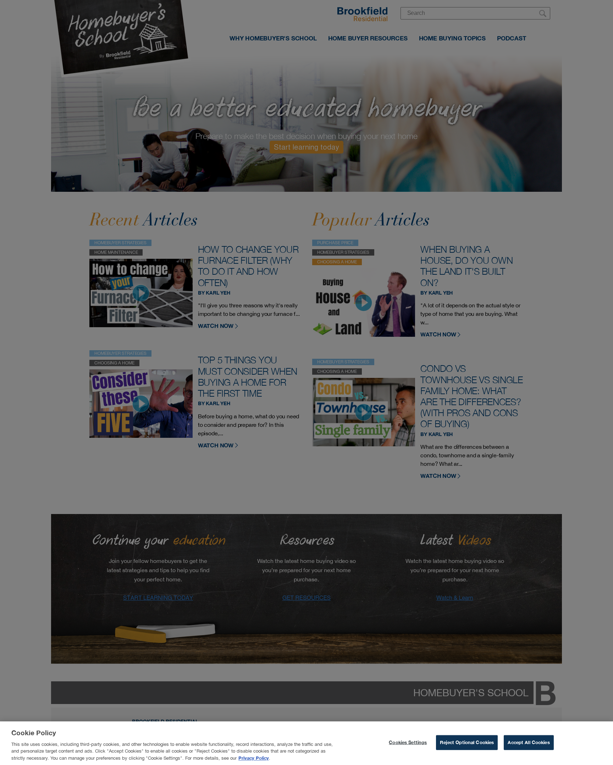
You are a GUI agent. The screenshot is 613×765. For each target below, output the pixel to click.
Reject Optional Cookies (467, 742)
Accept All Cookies (529, 742)
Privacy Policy (253, 757)
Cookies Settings (408, 742)
